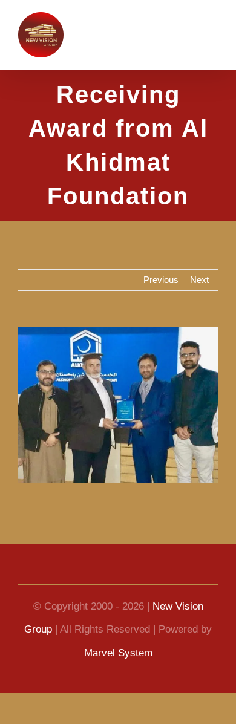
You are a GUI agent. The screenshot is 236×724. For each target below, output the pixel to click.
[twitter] (137, 573)
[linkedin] (118, 573)
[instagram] (156, 573)
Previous (161, 280)
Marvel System (118, 653)
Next (199, 280)
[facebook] (79, 573)
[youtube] (98, 573)
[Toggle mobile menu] (213, 33)
